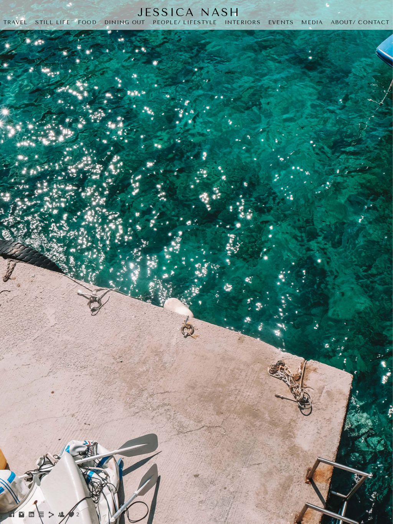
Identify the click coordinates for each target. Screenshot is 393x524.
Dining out (124, 22)
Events (281, 22)
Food (87, 22)
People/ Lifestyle (185, 22)
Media (312, 22)
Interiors (243, 22)
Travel (15, 22)
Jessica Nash (188, 12)
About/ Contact (360, 22)
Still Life (52, 22)
